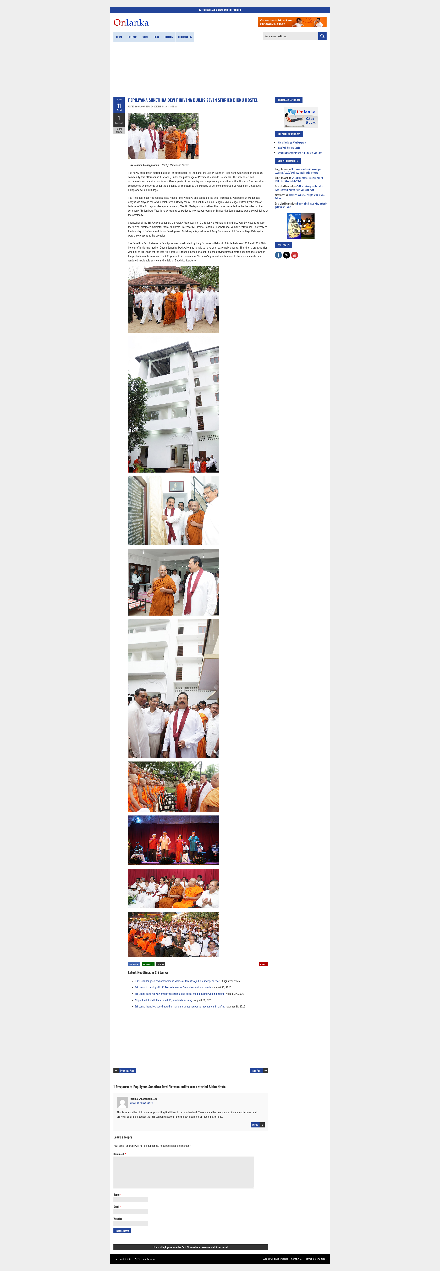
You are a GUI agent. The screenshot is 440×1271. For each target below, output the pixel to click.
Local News (119, 130)
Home (119, 37)
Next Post (256, 1071)
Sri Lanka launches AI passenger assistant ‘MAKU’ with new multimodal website (298, 170)
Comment (119, 123)
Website (117, 1219)
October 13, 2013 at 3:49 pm (141, 1103)
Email (117, 1206)
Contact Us (296, 1258)
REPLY (263, 964)
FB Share (134, 964)
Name (117, 1194)
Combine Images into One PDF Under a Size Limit (300, 153)
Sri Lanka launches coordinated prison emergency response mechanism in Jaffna (180, 1006)
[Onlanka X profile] (286, 253)
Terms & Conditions (316, 1258)
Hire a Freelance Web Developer (292, 142)
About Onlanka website (275, 1258)
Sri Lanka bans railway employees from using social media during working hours (179, 993)
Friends (132, 37)
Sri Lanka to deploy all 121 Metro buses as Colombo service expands (173, 987)
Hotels (168, 37)
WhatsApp (148, 964)
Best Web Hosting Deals (289, 147)
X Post (161, 964)
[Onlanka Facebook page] (278, 253)
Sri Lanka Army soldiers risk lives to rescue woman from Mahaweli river (299, 187)
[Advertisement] (220, 70)
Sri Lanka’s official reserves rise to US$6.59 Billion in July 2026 (299, 179)
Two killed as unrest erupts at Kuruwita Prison (299, 196)
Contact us (185, 37)
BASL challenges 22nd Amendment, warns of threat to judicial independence (177, 981)
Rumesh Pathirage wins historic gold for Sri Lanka (301, 205)
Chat (145, 37)
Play (156, 37)
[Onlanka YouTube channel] (294, 253)
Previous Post (127, 1071)
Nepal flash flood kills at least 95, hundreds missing (163, 1000)
